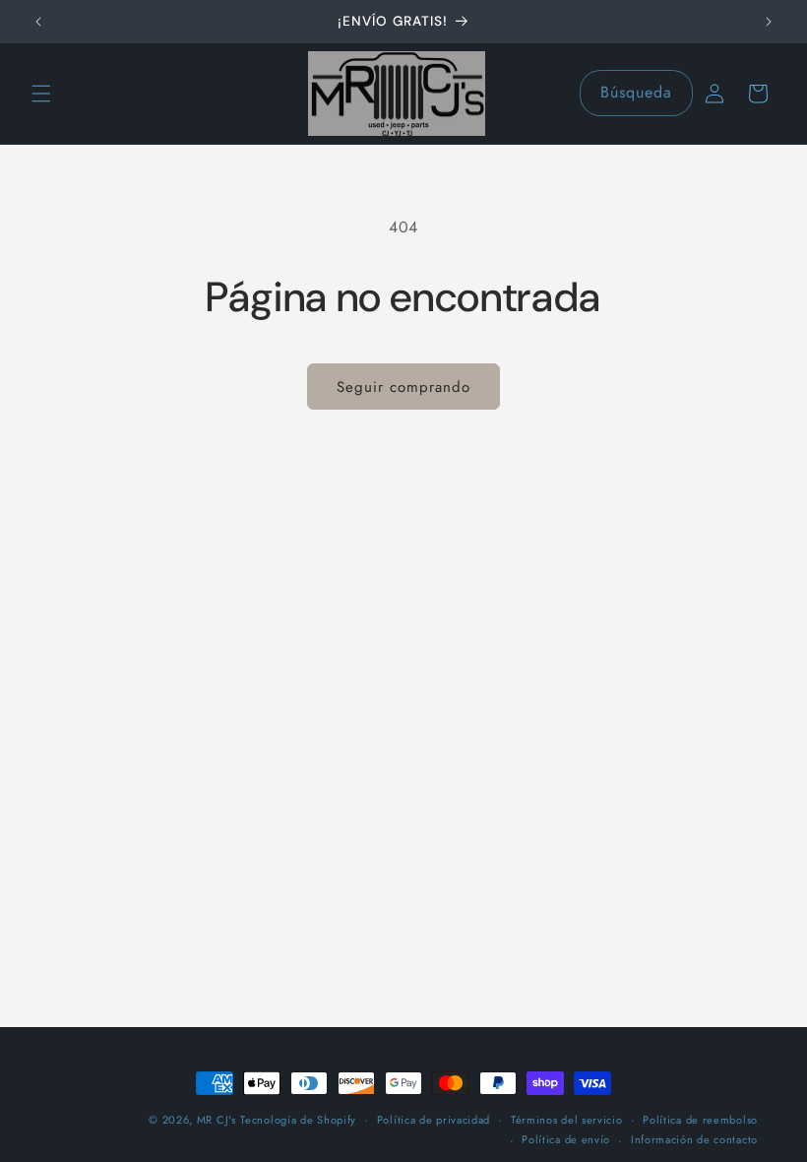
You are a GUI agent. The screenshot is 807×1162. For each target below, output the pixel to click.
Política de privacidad (433, 1120)
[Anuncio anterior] (38, 21)
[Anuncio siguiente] (768, 21)
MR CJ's (216, 1120)
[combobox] (636, 93)
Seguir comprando (403, 387)
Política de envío (566, 1139)
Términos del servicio (567, 1120)
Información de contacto (694, 1139)
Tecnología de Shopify (298, 1120)
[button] (41, 93)
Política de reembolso (700, 1120)
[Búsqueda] (670, 92)
